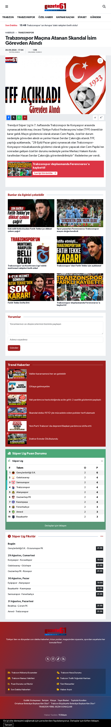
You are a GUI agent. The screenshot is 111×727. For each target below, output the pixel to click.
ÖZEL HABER (45, 17)
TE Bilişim (62, 715)
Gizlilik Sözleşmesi (31, 700)
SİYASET (82, 17)
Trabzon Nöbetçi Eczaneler (24, 673)
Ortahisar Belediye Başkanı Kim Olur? (32, 703)
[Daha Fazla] (24, 117)
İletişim (45, 700)
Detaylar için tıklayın (55, 526)
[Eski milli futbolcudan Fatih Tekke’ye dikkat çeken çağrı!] (31, 213)
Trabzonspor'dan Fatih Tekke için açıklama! (79, 266)
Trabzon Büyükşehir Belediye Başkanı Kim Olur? (73, 703)
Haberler (9, 33)
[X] (47, 659)
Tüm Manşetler (67, 684)
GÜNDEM (95, 17)
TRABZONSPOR (26, 17)
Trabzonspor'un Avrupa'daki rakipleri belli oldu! (49, 25)
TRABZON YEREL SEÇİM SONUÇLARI (55, 707)
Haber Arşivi (66, 689)
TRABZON (8, 17)
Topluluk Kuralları (78, 700)
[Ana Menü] (6, 6)
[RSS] (63, 659)
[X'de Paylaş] (13, 117)
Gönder (14, 348)
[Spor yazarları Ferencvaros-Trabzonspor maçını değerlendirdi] (80, 213)
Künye (53, 700)
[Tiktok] (58, 659)
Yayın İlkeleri (63, 700)
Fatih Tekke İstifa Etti (18, 303)
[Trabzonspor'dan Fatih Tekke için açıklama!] (80, 250)
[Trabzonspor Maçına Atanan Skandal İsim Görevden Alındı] (55, 84)
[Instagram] (53, 659)
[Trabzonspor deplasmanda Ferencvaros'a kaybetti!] (80, 287)
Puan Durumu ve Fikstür (22, 684)
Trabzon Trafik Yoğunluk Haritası (75, 678)
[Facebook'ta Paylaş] (9, 117)
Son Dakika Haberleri (20, 689)
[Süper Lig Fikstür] (101, 536)
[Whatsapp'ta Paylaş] (19, 117)
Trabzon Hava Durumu (71, 673)
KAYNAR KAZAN (65, 17)
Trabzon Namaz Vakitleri (23, 678)
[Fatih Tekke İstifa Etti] (31, 287)
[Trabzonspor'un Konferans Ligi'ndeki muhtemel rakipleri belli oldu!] (31, 250)
